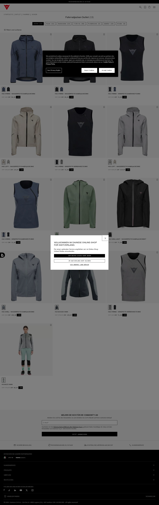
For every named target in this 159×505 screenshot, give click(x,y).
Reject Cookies (89, 70)
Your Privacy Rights (54, 70)
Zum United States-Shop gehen (79, 256)
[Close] (105, 238)
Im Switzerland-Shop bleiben (80, 261)
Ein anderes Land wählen (79, 264)
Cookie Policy (107, 62)
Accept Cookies (107, 70)
